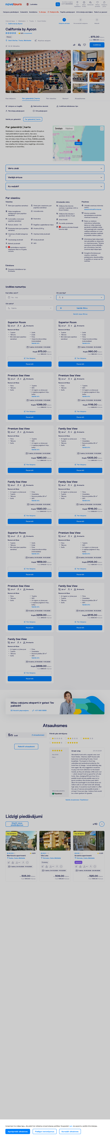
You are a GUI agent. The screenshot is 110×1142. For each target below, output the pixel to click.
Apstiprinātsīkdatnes (18, 1131)
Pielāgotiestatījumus (44, 1131)
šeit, (71, 1126)
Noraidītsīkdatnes (70, 1131)
